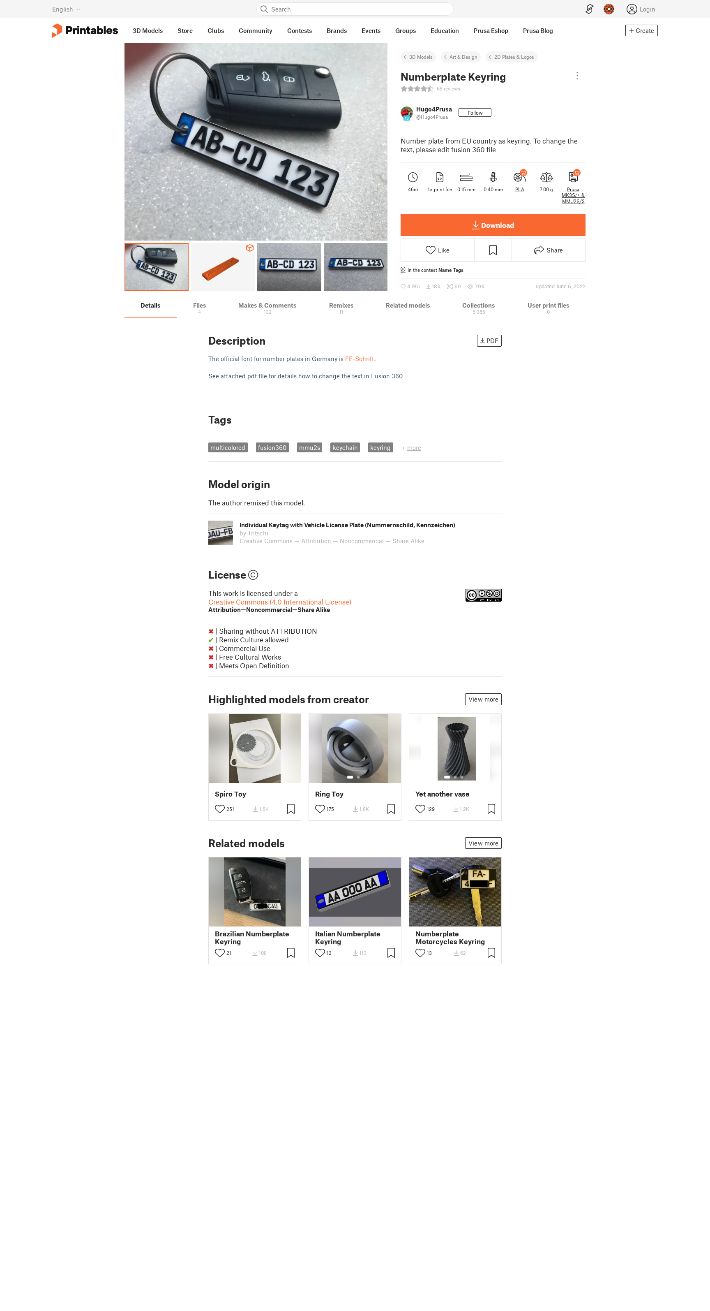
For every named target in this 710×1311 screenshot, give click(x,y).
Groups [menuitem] (405, 30)
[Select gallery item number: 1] (350, 777)
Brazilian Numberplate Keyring (252, 937)
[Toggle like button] (220, 809)
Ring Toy (329, 794)
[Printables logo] (85, 30)
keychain (345, 447)
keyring (380, 447)
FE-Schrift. (360, 358)
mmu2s (309, 447)
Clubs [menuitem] (215, 30)
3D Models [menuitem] (148, 30)
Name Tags (450, 270)
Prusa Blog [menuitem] (538, 30)
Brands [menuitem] (337, 30)
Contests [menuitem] (299, 30)
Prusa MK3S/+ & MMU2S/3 (573, 195)
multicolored (227, 447)
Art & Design (463, 57)
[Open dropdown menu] (577, 76)
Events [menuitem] (371, 30)
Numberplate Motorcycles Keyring (450, 937)
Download (497, 225)
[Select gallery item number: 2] (358, 777)
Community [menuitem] (255, 30)
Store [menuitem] (185, 30)
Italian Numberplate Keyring (347, 937)
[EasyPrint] (589, 9)
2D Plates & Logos (514, 57)
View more (483, 699)
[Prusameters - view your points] (609, 9)
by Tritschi (254, 533)
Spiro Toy (230, 794)
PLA (519, 189)
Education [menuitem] (445, 30)
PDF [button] (492, 340)
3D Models (421, 57)
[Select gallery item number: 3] (461, 777)
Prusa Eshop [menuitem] (491, 30)
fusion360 (272, 447)
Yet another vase (442, 794)
